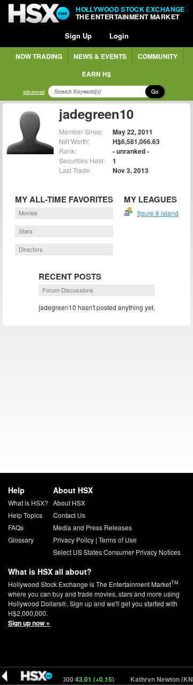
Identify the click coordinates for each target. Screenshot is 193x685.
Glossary (21, 539)
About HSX (69, 502)
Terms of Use (118, 539)
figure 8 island (158, 212)
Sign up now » (29, 623)
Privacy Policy (73, 539)
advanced (33, 91)
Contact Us (69, 515)
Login (119, 36)
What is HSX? (28, 502)
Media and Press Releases (92, 527)
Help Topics (25, 515)
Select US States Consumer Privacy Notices (117, 551)
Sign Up (78, 36)
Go (155, 91)
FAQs (16, 527)
